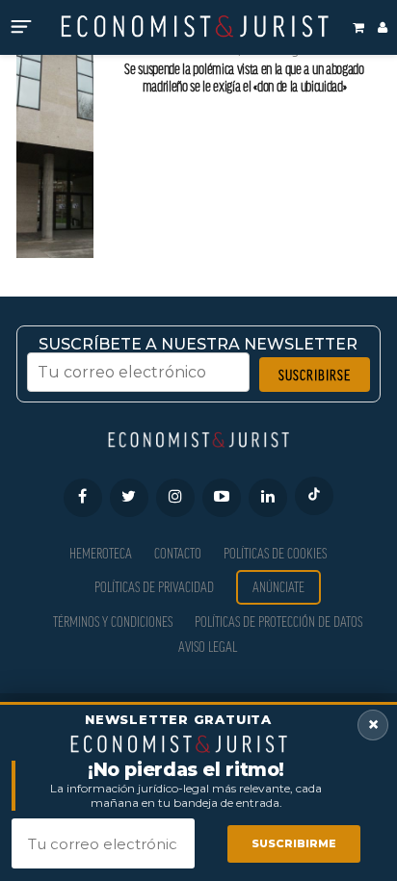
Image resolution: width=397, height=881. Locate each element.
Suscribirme (293, 843)
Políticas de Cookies (275, 553)
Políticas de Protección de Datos (278, 621)
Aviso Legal (207, 646)
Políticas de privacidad (154, 587)
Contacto (177, 553)
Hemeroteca (100, 553)
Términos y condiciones (112, 621)
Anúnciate (278, 587)
